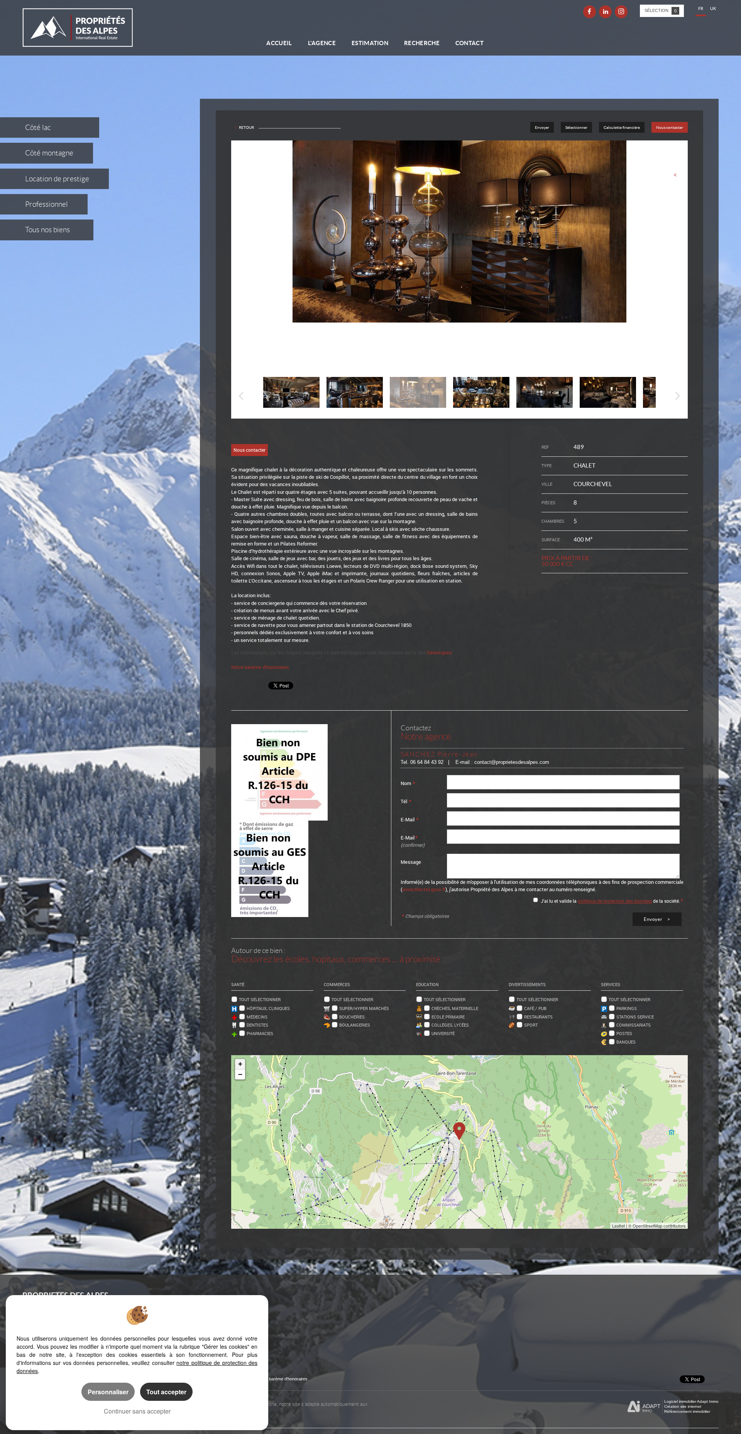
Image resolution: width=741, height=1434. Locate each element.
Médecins (257, 1017)
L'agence (322, 43)
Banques (626, 1042)
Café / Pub (535, 1008)
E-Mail (410, 819)
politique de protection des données (615, 901)
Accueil (279, 43)
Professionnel (46, 204)
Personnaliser (108, 1391)
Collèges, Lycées (450, 1025)
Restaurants (538, 1017)
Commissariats (633, 1025)
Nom (408, 783)
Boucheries (352, 1017)
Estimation (370, 43)
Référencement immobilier (687, 1411)
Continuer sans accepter (137, 1411)
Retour (246, 127)
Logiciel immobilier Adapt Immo (691, 1401)
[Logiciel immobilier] (644, 1406)
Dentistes (257, 1025)
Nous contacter (669, 127)
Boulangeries (354, 1025)
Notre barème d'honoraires (260, 667)
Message (411, 861)
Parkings (626, 1008)
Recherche (422, 43)
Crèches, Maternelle (454, 1008)
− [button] (240, 1074)
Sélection (661, 10)
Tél (406, 801)
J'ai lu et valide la (559, 901)
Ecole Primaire (448, 1017)
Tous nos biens (47, 230)
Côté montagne (49, 153)
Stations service (635, 1017)
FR (700, 8)
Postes (624, 1033)
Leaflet (618, 1226)
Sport (531, 1025)
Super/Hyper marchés (364, 1008)
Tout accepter (166, 1391)
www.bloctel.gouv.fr (423, 889)
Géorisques (439, 652)
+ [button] (240, 1064)
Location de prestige (57, 179)
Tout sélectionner (260, 999)
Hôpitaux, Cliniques (268, 1008)
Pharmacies (260, 1033)
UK (713, 8)
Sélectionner (576, 127)
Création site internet (682, 1406)
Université (443, 1033)
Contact (469, 43)
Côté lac (38, 127)
